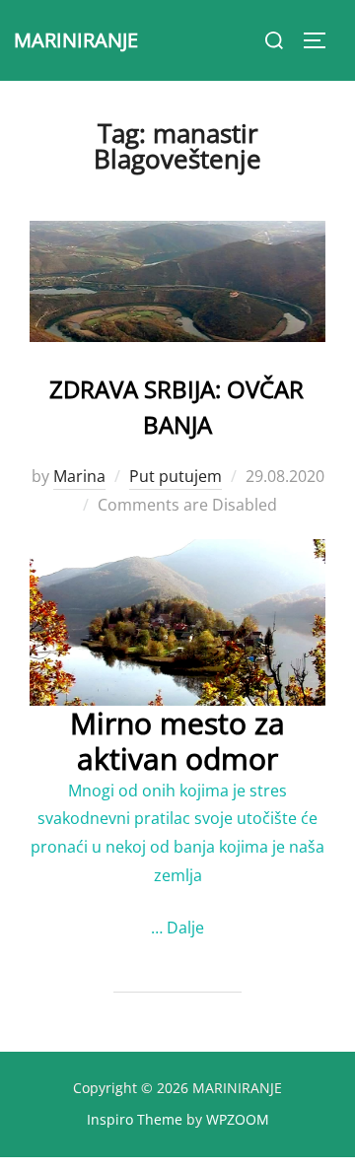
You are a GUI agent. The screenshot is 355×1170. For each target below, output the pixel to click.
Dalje (185, 927)
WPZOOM (237, 1119)
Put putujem (175, 476)
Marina (79, 476)
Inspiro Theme (134, 1119)
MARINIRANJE (76, 40)
